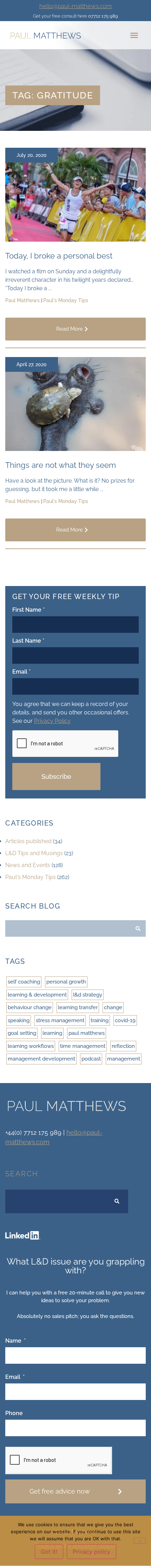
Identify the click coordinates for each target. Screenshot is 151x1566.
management (123, 1059)
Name (14, 1341)
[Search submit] (138, 929)
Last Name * (28, 641)
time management (82, 1046)
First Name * (28, 610)
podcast (91, 1059)
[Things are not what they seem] (75, 449)
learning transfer (78, 1007)
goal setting (22, 1033)
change (113, 1007)
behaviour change (30, 1007)
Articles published (28, 841)
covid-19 (125, 1020)
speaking (18, 1020)
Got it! (49, 1551)
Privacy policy (91, 1551)
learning (52, 1033)
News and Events (27, 865)
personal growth (66, 982)
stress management (60, 1020)
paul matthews (86, 1033)
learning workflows (31, 1046)
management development (41, 1059)
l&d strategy (87, 995)
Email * (21, 672)
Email (13, 1377)
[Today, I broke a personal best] (75, 239)
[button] (134, 35)
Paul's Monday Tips (30, 877)
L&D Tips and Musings (34, 853)
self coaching (24, 982)
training (100, 1020)
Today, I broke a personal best (58, 255)
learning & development (37, 995)
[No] (140, 1541)
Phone (14, 1414)
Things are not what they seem (60, 465)
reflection (123, 1046)
